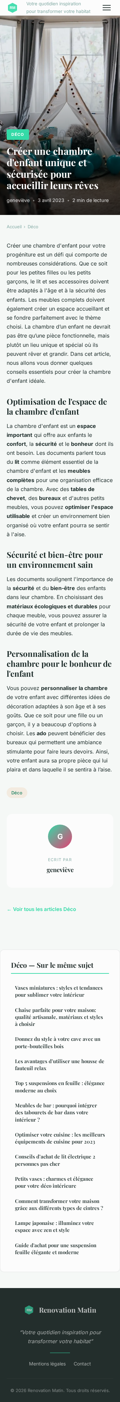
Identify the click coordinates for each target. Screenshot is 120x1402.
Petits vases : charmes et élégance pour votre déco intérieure (54, 1182)
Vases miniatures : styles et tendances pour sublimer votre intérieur (59, 991)
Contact (82, 1363)
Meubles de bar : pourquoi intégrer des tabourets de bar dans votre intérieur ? (56, 1112)
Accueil (14, 226)
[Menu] (106, 7)
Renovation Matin (67, 1309)
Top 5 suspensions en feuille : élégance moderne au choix (60, 1086)
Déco (17, 134)
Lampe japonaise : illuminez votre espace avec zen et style (54, 1226)
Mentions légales (47, 1363)
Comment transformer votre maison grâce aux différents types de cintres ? (59, 1204)
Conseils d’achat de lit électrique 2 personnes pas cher (55, 1160)
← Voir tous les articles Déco (41, 909)
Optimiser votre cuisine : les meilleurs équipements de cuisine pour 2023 (60, 1138)
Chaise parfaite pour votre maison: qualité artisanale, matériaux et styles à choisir (59, 1017)
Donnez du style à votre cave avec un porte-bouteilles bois (57, 1042)
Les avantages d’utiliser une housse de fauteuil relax (59, 1064)
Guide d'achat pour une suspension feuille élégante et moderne (55, 1248)
